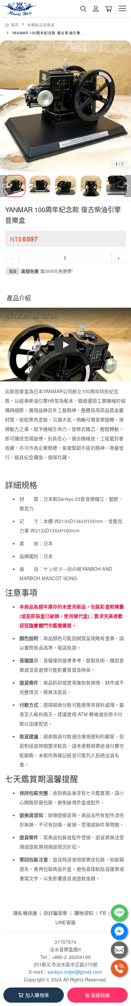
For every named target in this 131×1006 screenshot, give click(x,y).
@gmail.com (88, 971)
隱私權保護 (25, 912)
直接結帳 (100, 995)
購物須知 (83, 912)
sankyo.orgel (61, 971)
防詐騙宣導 (56, 912)
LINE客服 (65, 922)
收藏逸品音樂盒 (40, 24)
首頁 (15, 24)
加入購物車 (37, 995)
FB (103, 912)
